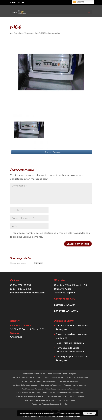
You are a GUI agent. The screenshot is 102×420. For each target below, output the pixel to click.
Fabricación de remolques (34, 374)
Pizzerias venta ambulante (75, 385)
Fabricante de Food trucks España (30, 396)
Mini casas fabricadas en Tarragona (26, 377)
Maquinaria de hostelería (77, 377)
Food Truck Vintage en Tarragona (62, 374)
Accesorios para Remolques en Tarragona (39, 381)
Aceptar (89, 413)
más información (74, 413)
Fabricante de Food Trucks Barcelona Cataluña (63, 393)
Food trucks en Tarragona (32, 389)
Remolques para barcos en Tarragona (62, 389)
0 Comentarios (53, 33)
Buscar (39, 263)
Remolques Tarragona (23, 33)
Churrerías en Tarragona (51, 385)
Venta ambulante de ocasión (25, 385)
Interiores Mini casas (66, 400)
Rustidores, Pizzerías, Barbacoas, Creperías (50, 404)
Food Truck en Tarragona (70, 343)
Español (80, 2)
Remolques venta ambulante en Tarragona (66, 396)
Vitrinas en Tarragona (69, 381)
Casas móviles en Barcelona (28, 393)
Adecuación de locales (54, 377)
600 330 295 (18, 2)
